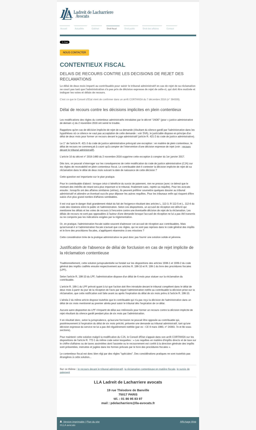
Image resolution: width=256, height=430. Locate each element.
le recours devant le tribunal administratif (100, 369)
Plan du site (93, 421)
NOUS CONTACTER (74, 52)
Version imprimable (74, 421)
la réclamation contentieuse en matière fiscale (149, 369)
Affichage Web (188, 421)
